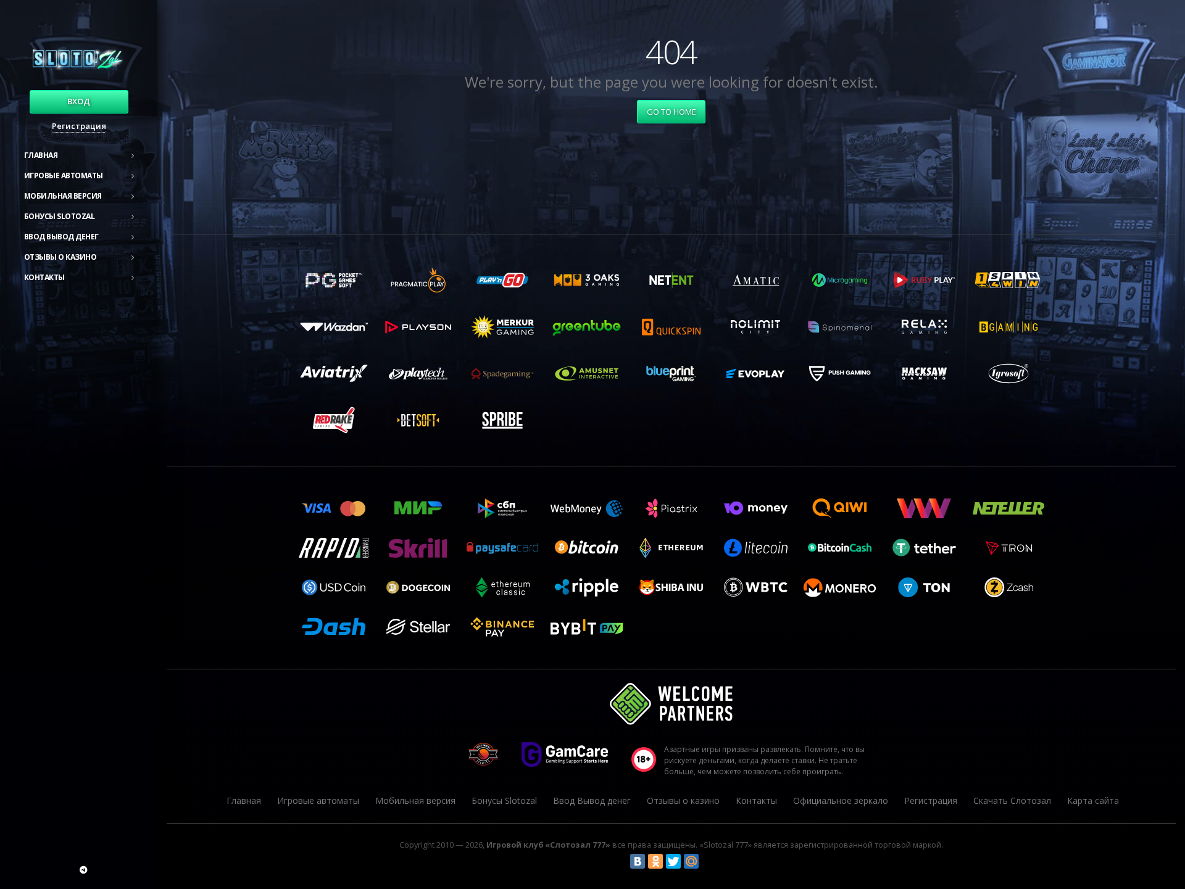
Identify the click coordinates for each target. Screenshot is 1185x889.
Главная (41, 155)
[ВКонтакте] (637, 861)
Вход (78, 101)
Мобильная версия (63, 196)
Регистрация (79, 125)
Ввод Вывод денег (61, 236)
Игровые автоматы (63, 175)
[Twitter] (673, 861)
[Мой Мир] (691, 861)
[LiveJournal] (709, 861)
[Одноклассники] (655, 861)
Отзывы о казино (60, 257)
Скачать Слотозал (1012, 800)
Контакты (44, 277)
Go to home (671, 111)
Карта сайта (1093, 800)
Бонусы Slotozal (59, 216)
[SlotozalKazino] (83, 870)
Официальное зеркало (840, 800)
